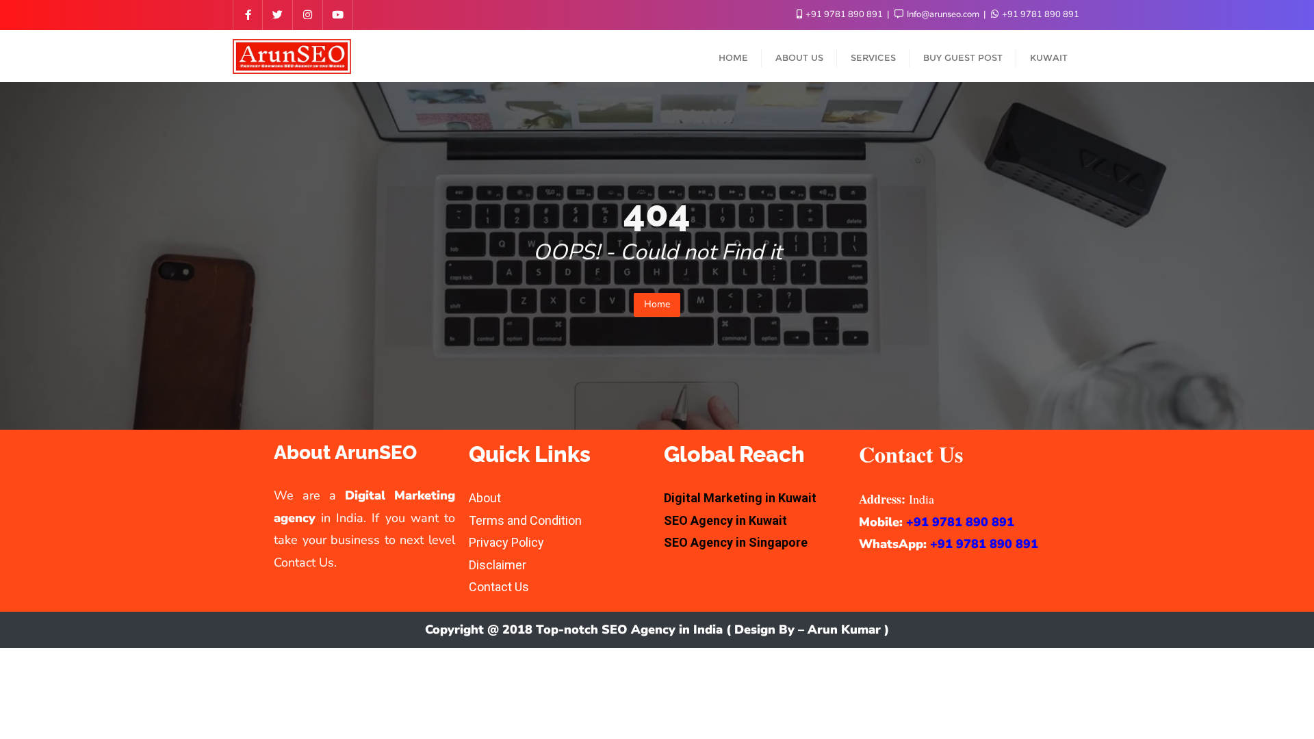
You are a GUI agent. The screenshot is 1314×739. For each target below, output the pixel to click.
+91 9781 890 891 (844, 14)
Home (657, 304)
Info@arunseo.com (943, 14)
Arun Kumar (844, 629)
